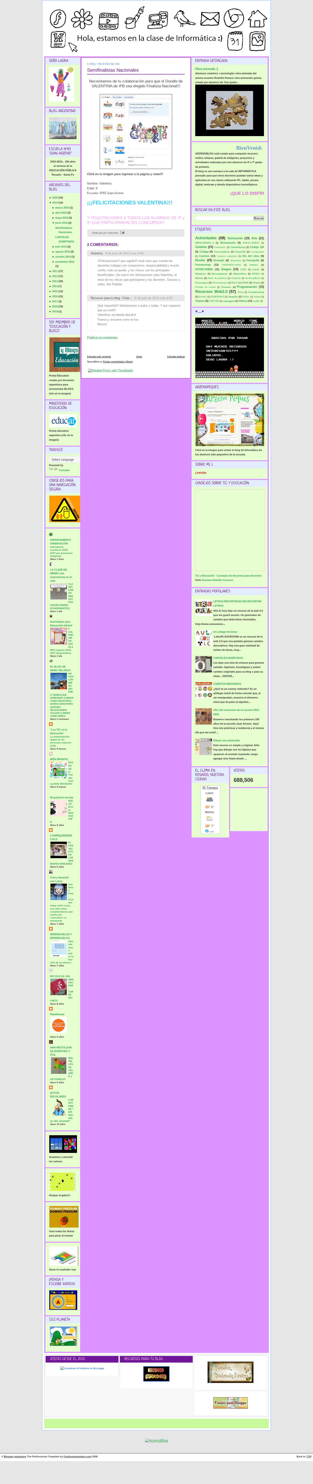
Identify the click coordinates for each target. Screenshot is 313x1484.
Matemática (239, 273)
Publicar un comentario (102, 337)
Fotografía (253, 260)
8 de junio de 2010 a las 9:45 (124, 253)
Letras (255, 269)
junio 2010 (61, 222)
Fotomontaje (203, 264)
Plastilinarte (57, 1014)
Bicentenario (228, 242)
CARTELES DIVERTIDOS (228, 658)
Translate (64, 470)
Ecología (219, 260)
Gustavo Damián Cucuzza (217, 580)
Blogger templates (15, 1456)
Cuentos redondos (227, 256)
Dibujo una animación (226, 740)
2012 (55, 276)
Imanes (254, 265)
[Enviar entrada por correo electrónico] (121, 232)
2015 (55, 291)
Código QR (257, 247)
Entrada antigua (176, 356)
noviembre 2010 (64, 261)
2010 (55, 202)
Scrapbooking (256, 292)
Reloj (240, 292)
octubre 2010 (63, 256)
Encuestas (236, 260)
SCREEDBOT (217, 297)
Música (199, 278)
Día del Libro (250, 256)
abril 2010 (61, 212)
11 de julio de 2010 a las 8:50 (153, 298)
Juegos (226, 269)
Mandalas (200, 273)
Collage (204, 251)
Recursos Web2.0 (211, 291)
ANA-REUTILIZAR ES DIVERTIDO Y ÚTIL (61, 1051)
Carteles (201, 247)
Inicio (139, 356)
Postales (226, 287)
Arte (254, 238)
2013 (55, 281)
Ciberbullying (237, 247)
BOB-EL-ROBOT (251, 243)
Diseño (200, 260)
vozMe (256, 301)
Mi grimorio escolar (61, 797)
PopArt (257, 282)
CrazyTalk (240, 251)
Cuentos (204, 256)
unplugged (229, 301)
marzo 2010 (62, 207)
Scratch (202, 297)
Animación (235, 238)
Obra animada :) (206, 69)
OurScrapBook (253, 278)
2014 (55, 286)
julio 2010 (61, 246)
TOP (309, 1456)
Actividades (206, 238)
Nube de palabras (217, 278)
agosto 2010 (63, 251)
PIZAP (245, 282)
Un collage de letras (225, 631)
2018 (55, 306)
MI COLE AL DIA (60, 976)
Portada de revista (205, 287)
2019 (55, 311)
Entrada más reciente (99, 356)
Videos (243, 301)
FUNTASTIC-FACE (231, 265)
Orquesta (236, 278)
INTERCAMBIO (204, 269)
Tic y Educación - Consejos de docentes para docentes (228, 575)
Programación (247, 287)
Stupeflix (233, 296)
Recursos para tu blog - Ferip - (111, 298)
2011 (55, 271)
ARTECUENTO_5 (204, 243)
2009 (55, 197)
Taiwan (257, 297)
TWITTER (214, 301)
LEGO (243, 269)
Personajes (201, 282)
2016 (55, 296)
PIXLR (234, 283)
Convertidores (222, 251)
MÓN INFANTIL (59, 759)
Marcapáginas (220, 273)
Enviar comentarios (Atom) (118, 361)
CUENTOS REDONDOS (227, 683)
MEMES (256, 274)
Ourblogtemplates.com (77, 1456)
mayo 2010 (62, 217)
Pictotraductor (219, 283)
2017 (55, 301)
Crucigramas (257, 252)
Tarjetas (200, 301)
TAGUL (246, 297)
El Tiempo (210, 787)
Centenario (220, 247)
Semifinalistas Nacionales (113, 70)
